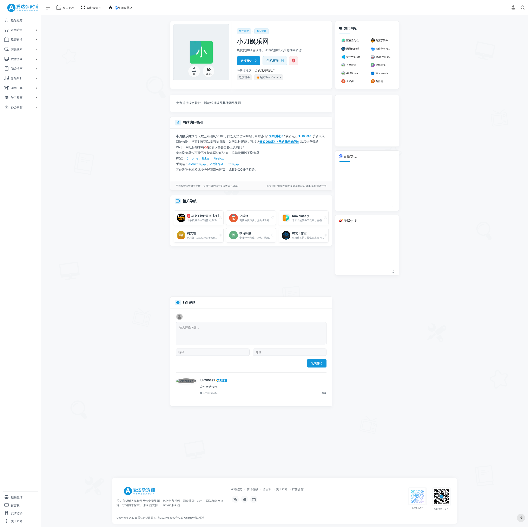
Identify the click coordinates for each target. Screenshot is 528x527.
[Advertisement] (251, 271)
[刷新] (393, 207)
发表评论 (317, 363)
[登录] (513, 7)
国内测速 (275, 136)
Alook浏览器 (197, 164)
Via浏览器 (217, 164)
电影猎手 (244, 77)
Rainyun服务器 (170, 505)
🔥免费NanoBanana (268, 77)
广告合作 (298, 489)
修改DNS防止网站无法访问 (278, 142)
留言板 (267, 489)
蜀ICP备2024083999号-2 (165, 517)
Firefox (218, 158)
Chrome (192, 158)
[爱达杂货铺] (141, 492)
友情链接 (252, 489)
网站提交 (236, 489)
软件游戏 (244, 31)
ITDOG (304, 136)
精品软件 (261, 31)
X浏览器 (233, 164)
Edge (206, 158)
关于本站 (282, 489)
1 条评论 (189, 302)
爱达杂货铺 (144, 517)
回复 (324, 392)
